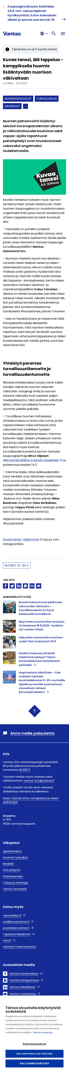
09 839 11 (24, 770)
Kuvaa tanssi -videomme (21, 539)
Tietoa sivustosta (43, 1032)
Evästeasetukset (34, 1044)
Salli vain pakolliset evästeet (34, 1053)
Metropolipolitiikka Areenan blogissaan (31, 460)
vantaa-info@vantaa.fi (38, 780)
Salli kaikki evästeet (34, 1063)
